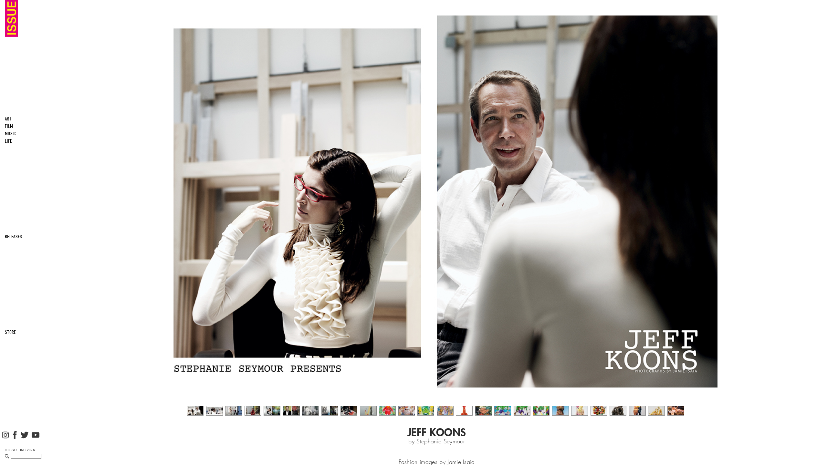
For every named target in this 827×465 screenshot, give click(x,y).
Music (10, 134)
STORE (10, 332)
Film (9, 126)
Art (8, 119)
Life (8, 141)
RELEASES (13, 237)
